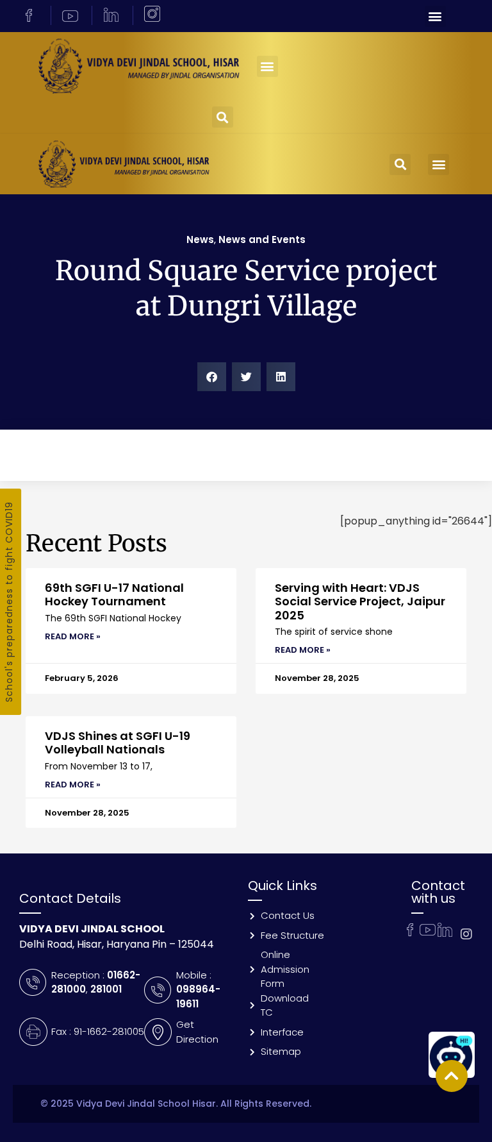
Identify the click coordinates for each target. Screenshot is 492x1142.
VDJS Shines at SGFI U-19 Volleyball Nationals (117, 743)
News (200, 239)
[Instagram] (466, 934)
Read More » (73, 636)
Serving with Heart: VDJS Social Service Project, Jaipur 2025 (360, 601)
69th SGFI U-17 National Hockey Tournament (114, 595)
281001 (106, 989)
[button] (435, 16)
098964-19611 (198, 996)
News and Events (262, 239)
